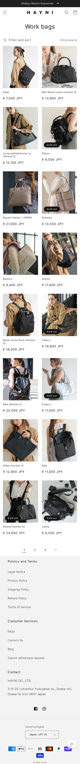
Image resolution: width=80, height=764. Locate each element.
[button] (5, 12)
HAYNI (44, 762)
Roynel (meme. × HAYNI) (17, 217)
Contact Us (15, 640)
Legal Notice (16, 571)
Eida (44, 465)
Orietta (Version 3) (14, 526)
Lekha (45, 526)
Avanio (46, 278)
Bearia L (8, 278)
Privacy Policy (17, 580)
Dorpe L (46, 404)
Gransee (47, 217)
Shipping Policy (18, 589)
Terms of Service (19, 607)
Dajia (6, 92)
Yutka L (46, 340)
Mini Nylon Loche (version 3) (59, 92)
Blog (11, 649)
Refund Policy (17, 598)
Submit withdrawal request (26, 658)
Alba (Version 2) (12, 404)
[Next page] (55, 550)
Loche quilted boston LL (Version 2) (17, 155)
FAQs (11, 631)
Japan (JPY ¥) (38, 734)
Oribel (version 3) (13, 465)
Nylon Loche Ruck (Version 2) (19, 342)
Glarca (46, 153)
